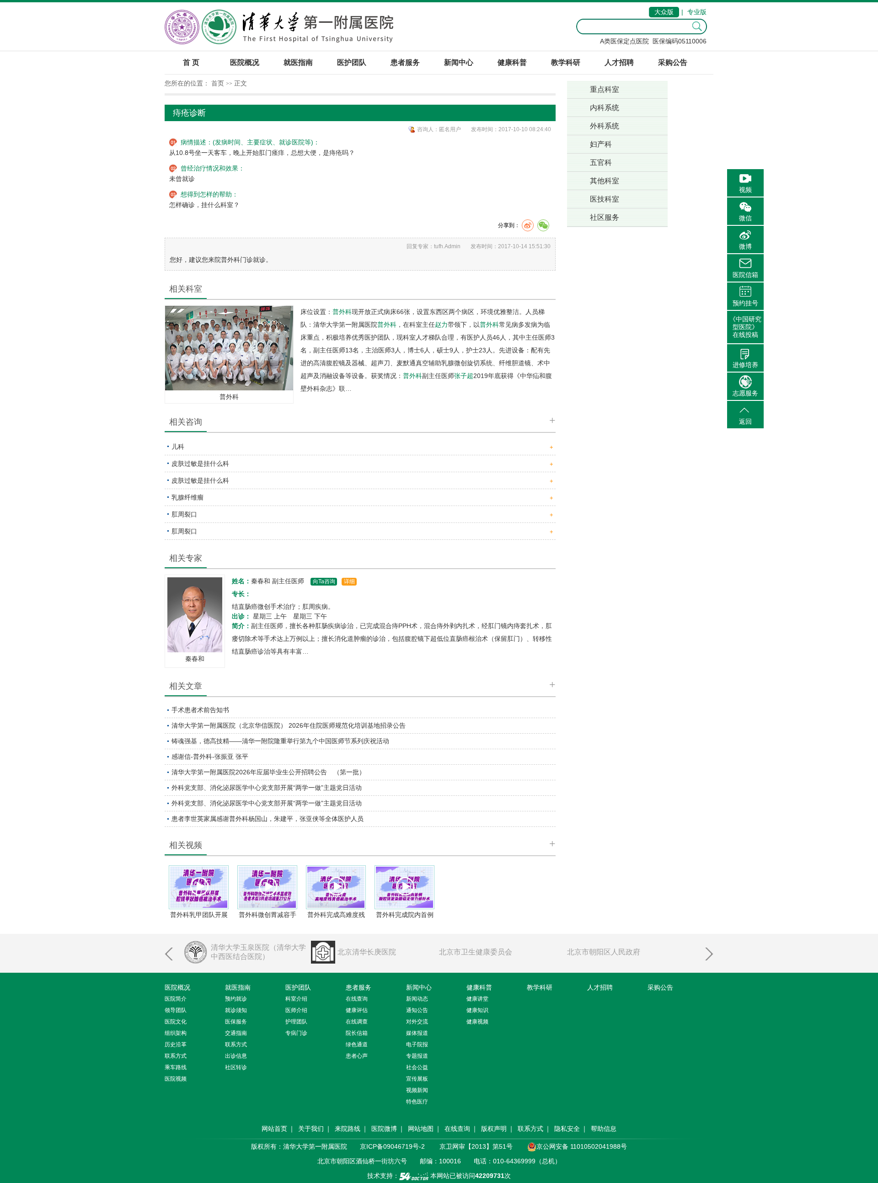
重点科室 (604, 89)
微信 (745, 218)
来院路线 (347, 1128)
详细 (349, 581)
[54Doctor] (413, 1175)
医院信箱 (745, 274)
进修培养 (745, 364)
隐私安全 (567, 1128)
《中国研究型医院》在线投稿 (745, 326)
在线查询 (457, 1128)
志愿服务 (745, 393)
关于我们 (311, 1128)
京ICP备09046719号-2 (392, 1146)
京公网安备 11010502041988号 (581, 1146)
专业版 (697, 12)
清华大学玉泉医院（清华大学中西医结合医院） (258, 951)
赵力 (441, 324)
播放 (199, 886)
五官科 (601, 162)
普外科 (229, 396)
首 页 (191, 62)
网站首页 (274, 1128)
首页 (217, 83)
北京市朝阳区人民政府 (603, 952)
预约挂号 (745, 303)
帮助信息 (603, 1128)
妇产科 (601, 144)
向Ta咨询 (324, 581)
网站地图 (421, 1128)
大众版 (664, 12)
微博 (745, 246)
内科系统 (604, 108)
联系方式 (530, 1128)
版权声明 (494, 1128)
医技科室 (604, 199)
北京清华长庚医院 (366, 952)
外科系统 (604, 126)
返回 (745, 421)
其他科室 (604, 181)
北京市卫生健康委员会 (475, 952)
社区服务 (604, 217)
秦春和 (194, 658)
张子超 (463, 375)
